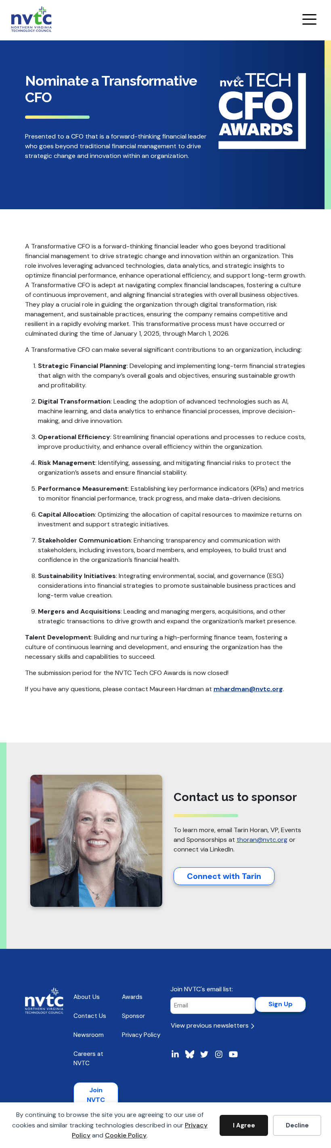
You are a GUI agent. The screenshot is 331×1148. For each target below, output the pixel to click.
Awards (132, 997)
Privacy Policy (141, 1035)
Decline (297, 1125)
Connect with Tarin (224, 876)
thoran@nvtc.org (262, 839)
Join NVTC (96, 1095)
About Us (86, 997)
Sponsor (133, 1016)
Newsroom (88, 1035)
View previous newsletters (210, 1025)
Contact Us (89, 1016)
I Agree (244, 1125)
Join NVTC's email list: (201, 989)
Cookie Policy (126, 1135)
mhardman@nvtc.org (248, 689)
